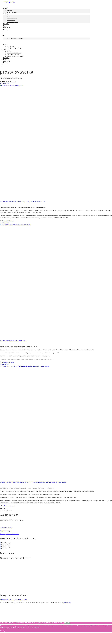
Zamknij (2, 631)
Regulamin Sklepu (5, 531)
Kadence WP (67, 602)
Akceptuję (67, 622)
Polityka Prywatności (6, 527)
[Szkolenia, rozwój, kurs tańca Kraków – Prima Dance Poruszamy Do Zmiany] (11, 5)
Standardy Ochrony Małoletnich (9, 534)
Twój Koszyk (9, 2)
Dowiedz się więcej (8, 221)
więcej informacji (59, 622)
